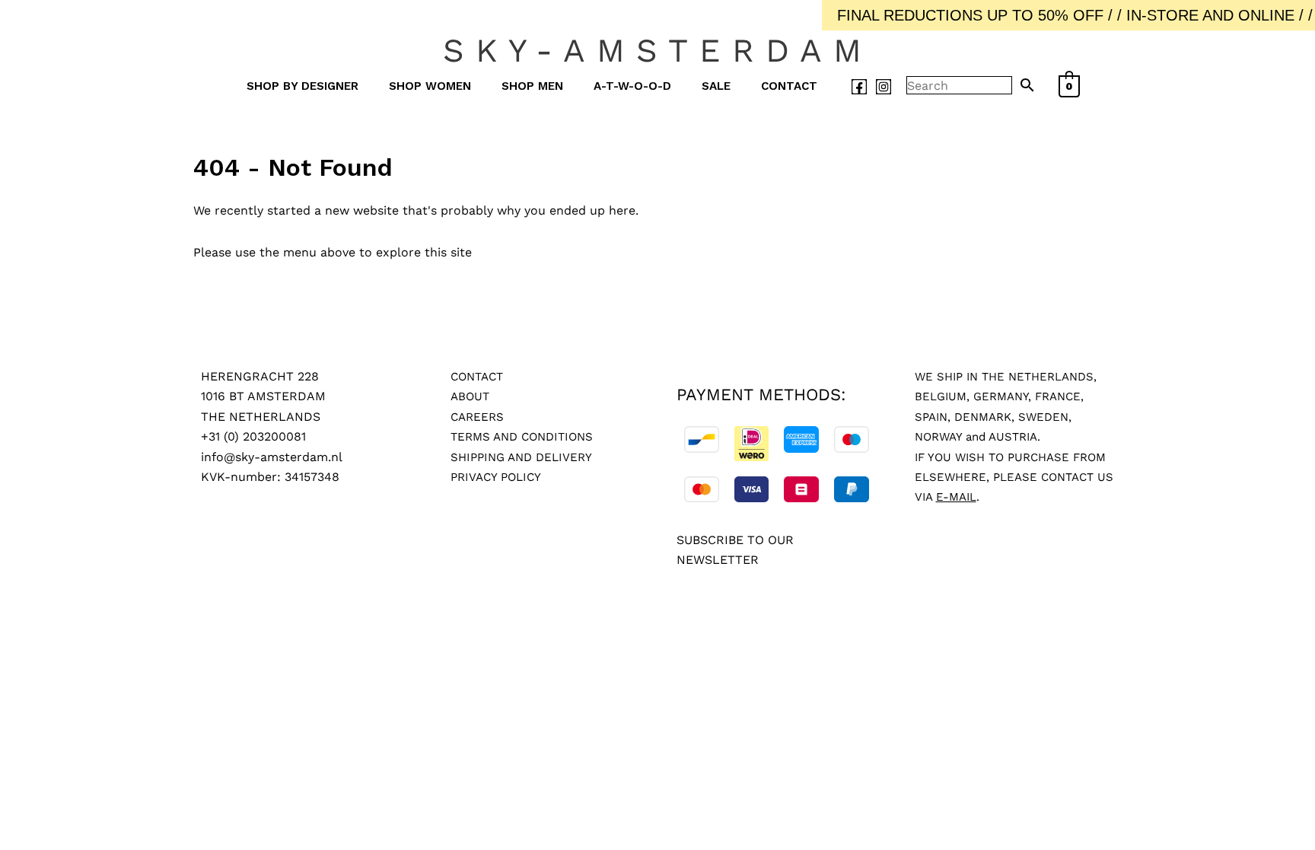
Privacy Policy (496, 477)
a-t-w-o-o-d (632, 86)
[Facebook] (859, 86)
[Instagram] (883, 86)
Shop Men (532, 86)
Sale (716, 86)
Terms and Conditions (522, 437)
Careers (477, 417)
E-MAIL (956, 497)
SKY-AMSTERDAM (658, 50)
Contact (789, 86)
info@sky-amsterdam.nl (271, 457)
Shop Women (430, 86)
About (470, 396)
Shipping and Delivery (521, 457)
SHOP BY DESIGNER (302, 86)
